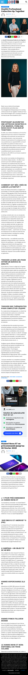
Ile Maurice (19, 376)
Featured (12, 376)
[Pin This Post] (15, 36)
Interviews (4, 377)
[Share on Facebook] (6, 36)
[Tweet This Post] (10, 473)
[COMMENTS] (21, 36)
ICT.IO (9, 14)
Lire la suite (11, 670)
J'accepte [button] (23, 670)
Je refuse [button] (17, 670)
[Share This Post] (9, 36)
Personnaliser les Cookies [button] (14, 673)
